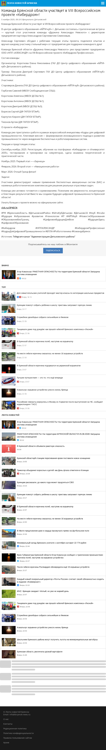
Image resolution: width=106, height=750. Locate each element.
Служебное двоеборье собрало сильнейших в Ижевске (42, 317)
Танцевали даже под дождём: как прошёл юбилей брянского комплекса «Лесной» (55, 329)
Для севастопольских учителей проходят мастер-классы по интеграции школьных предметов (60, 293)
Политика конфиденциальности (18, 733)
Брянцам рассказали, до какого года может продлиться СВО (45, 482)
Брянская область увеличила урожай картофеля (39, 652)
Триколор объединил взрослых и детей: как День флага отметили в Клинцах (53, 470)
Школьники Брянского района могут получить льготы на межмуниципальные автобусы (57, 639)
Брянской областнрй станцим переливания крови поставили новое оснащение (53, 458)
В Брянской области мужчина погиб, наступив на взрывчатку (45, 341)
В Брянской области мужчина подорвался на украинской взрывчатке (49, 365)
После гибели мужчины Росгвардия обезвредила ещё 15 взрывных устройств (53, 567)
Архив (6, 742)
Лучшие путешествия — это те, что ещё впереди (40, 378)
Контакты (7, 724)
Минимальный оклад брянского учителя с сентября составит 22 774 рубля (51, 543)
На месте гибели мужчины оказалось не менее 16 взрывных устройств (50, 353)
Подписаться (53, 250)
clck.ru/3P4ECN (9, 207)
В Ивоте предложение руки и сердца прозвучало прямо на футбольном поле (53, 531)
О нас (6, 719)
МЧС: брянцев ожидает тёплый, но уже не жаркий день (43, 591)
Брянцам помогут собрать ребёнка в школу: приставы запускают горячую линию (54, 305)
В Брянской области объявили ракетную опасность (41, 446)
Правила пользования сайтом (17, 738)
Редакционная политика (14, 728)
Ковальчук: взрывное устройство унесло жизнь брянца (42, 390)
